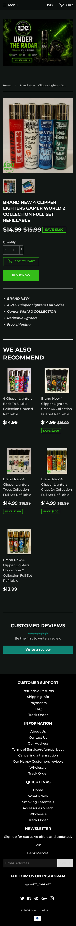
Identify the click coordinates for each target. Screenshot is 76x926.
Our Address (38, 743)
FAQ (38, 709)
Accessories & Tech (38, 808)
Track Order (38, 715)
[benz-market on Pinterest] (36, 899)
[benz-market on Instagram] (52, 899)
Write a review (38, 649)
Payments (38, 703)
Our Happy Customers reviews (38, 761)
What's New (38, 796)
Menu (13, 5)
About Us (38, 731)
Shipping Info (38, 697)
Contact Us (38, 737)
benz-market (39, 910)
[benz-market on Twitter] (22, 899)
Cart (69, 5)
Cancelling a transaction (38, 755)
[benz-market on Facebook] (29, 899)
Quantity (9, 242)
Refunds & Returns (38, 691)
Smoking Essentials (38, 802)
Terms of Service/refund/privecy (38, 749)
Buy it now (21, 275)
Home (7, 85)
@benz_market (38, 884)
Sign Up (65, 863)
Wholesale (38, 767)
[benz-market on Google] (44, 899)
